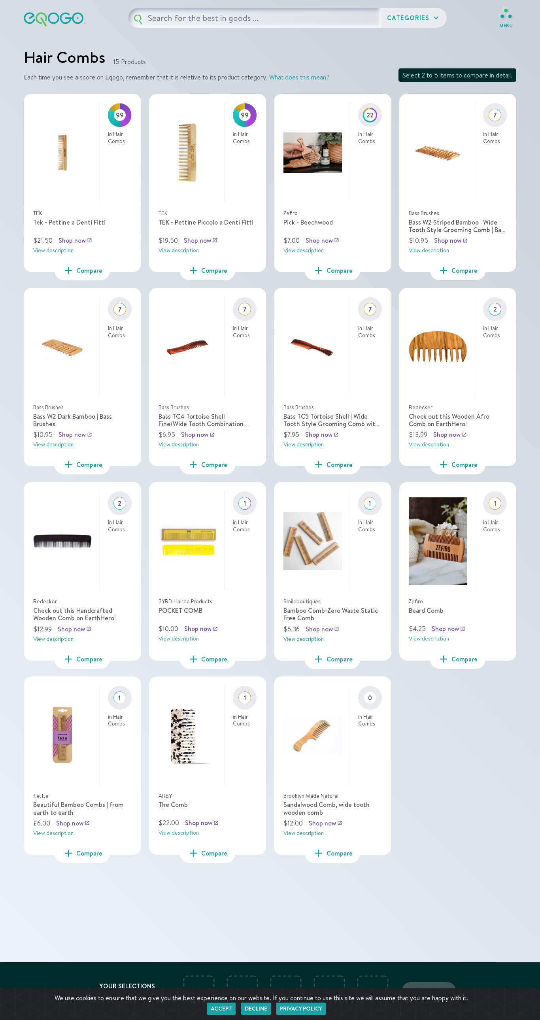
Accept (221, 1008)
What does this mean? (299, 77)
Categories (414, 18)
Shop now (75, 240)
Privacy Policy (301, 1008)
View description (53, 250)
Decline (256, 1008)
